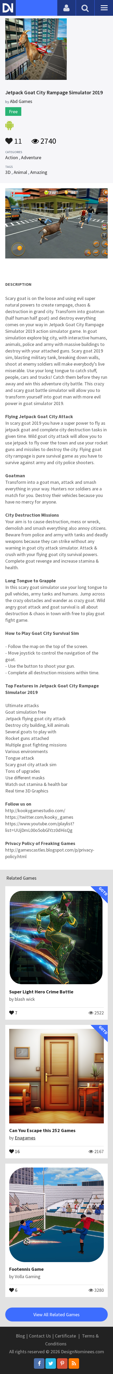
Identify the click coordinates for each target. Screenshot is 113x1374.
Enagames (25, 1138)
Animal (20, 172)
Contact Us (40, 1336)
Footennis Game (26, 1269)
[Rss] (74, 1363)
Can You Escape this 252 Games (42, 1130)
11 (17, 138)
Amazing (38, 172)
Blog (20, 1336)
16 (17, 1151)
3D (8, 172)
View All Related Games (56, 1314)
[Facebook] (39, 1363)
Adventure (31, 157)
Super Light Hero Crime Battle (41, 992)
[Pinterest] (62, 1363)
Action (11, 157)
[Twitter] (50, 1363)
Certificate (65, 1336)
